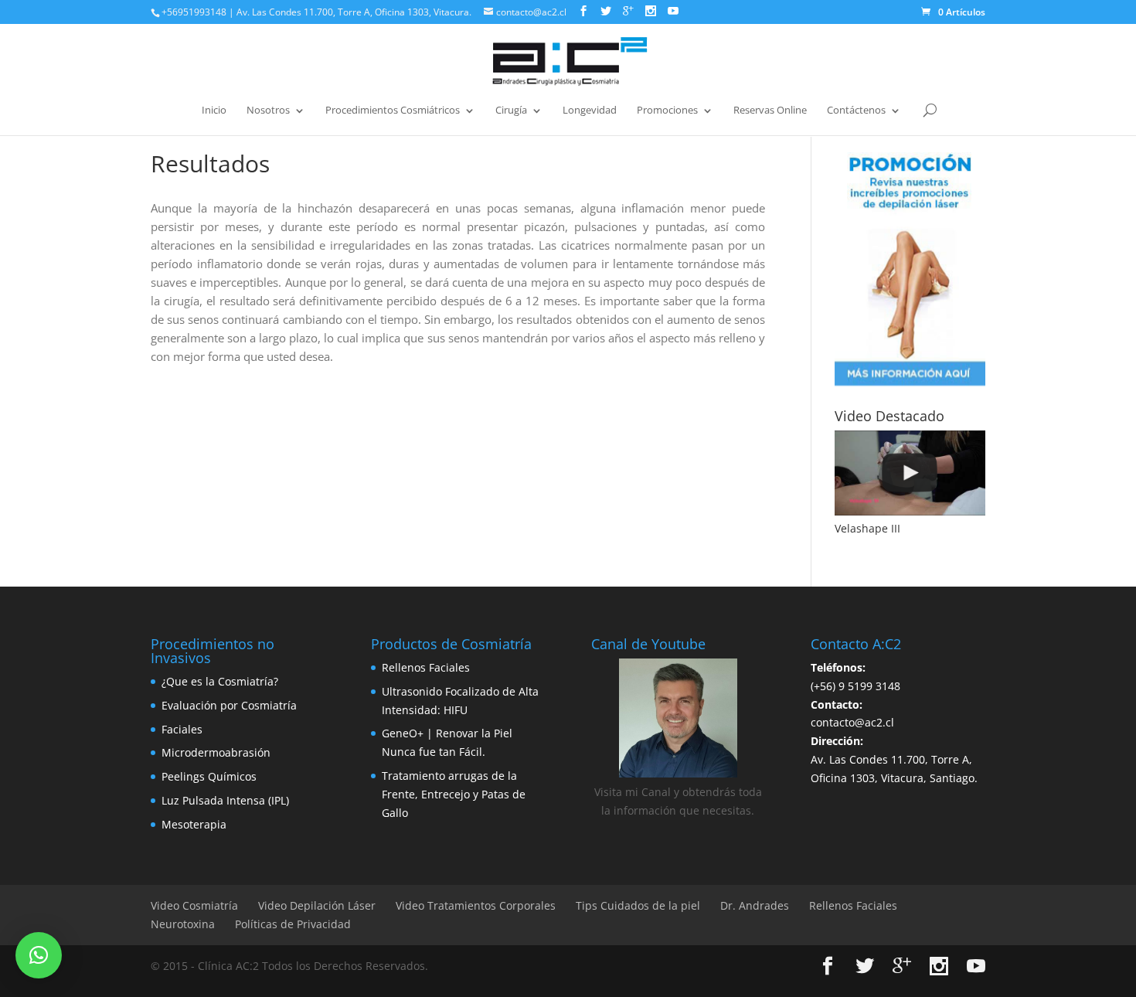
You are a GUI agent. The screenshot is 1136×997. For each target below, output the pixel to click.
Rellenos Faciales (426, 667)
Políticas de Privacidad (293, 924)
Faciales (182, 729)
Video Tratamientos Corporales (476, 905)
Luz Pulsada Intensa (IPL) (225, 800)
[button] (38, 955)
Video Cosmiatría (194, 905)
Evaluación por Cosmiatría (229, 705)
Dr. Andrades (754, 905)
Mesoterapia (194, 824)
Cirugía (511, 110)
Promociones (667, 110)
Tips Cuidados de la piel (638, 905)
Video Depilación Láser (317, 905)
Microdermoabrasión (216, 752)
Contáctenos (856, 110)
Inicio (214, 110)
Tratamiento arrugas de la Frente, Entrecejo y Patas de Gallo (453, 794)
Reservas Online (770, 110)
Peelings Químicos (209, 776)
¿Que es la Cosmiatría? (220, 681)
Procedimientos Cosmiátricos (392, 110)
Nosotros (268, 110)
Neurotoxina (183, 924)
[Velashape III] (910, 473)
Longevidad (590, 110)
